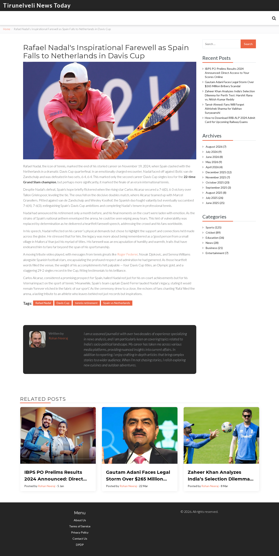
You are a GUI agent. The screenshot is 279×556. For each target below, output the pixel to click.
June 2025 (215, 203)
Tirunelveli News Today (37, 5)
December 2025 (219, 172)
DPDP (80, 544)
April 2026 (214, 167)
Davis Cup (63, 303)
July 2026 (214, 151)
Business (214, 248)
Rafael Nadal (43, 303)
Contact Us (80, 538)
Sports (213, 227)
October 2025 (217, 182)
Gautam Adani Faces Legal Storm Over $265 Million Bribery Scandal (229, 84)
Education (215, 237)
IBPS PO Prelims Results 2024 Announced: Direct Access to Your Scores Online (227, 73)
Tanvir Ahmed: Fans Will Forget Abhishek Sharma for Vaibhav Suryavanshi (224, 108)
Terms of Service (79, 526)
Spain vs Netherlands (116, 303)
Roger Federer (127, 254)
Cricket (213, 232)
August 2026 (216, 146)
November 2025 (218, 177)
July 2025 (214, 197)
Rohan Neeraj (46, 486)
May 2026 (214, 162)
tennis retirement (86, 303)
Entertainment (217, 253)
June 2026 (214, 157)
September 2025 (218, 187)
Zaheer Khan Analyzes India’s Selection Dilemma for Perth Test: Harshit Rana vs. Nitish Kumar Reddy (230, 95)
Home (6, 29)
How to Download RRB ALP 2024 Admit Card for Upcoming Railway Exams (230, 120)
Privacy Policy (79, 532)
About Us (80, 520)
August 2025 (216, 192)
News (212, 242)
